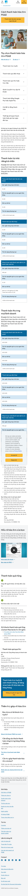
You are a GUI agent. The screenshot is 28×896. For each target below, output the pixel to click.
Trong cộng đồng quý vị (7, 817)
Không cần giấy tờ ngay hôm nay (14, 694)
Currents (3, 825)
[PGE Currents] (19, 860)
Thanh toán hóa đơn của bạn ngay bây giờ (13, 20)
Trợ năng (3, 866)
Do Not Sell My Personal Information (11, 884)
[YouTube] (12, 860)
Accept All (14, 455)
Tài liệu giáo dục (5, 803)
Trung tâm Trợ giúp (6, 844)
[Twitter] (5, 860)
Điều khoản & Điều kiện (7, 869)
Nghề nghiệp (4, 811)
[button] (2, 2)
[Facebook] (2, 860)
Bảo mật (3, 878)
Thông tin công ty (6, 795)
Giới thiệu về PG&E (6, 792)
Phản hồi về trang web (7, 847)
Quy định (3, 872)
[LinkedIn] (9, 860)
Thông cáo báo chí (6, 828)
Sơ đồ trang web (5, 881)
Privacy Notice (18, 451)
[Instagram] (16, 860)
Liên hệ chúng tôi (5, 841)
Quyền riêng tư (5, 875)
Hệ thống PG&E (5, 814)
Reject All (14, 460)
